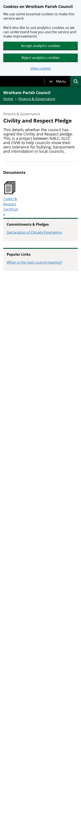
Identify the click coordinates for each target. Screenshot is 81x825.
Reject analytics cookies (40, 57)
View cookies (40, 68)
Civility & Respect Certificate (10, 207)
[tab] (57, 81)
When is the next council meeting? (34, 262)
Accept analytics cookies (40, 45)
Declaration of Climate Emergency (34, 232)
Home (8, 98)
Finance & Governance (36, 98)
